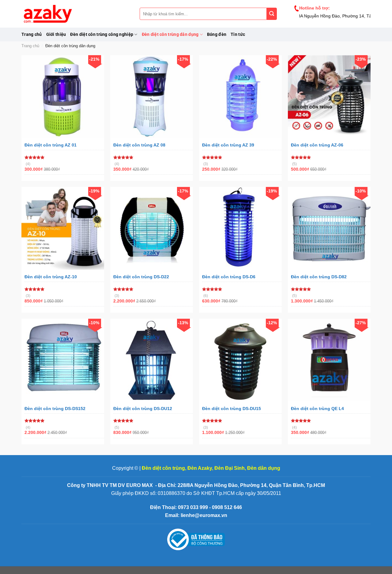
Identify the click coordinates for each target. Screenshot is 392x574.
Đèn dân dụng (263, 468)
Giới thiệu (56, 34)
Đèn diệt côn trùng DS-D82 (319, 276)
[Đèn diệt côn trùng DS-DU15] (240, 360)
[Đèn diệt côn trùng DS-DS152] (62, 360)
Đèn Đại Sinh (229, 468)
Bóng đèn (216, 34)
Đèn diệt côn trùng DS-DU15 (231, 408)
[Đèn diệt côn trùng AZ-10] (62, 228)
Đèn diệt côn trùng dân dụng (170, 34)
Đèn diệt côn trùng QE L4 (317, 408)
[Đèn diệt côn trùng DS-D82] (329, 228)
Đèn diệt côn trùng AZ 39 (228, 145)
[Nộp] (272, 14)
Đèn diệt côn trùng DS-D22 (141, 276)
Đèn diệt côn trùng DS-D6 (228, 276)
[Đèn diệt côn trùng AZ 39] (240, 96)
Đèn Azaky (199, 468)
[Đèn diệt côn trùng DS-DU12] (151, 360)
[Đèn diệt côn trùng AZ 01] (62, 96)
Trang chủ (31, 34)
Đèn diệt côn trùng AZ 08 (139, 145)
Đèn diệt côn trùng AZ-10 (50, 276)
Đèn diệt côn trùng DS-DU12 (142, 408)
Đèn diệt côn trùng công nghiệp (101, 34)
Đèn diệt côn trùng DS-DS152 (54, 408)
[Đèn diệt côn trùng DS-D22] (151, 228)
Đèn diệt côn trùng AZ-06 (317, 145)
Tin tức (238, 34)
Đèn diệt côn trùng (163, 468)
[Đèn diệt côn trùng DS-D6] (240, 228)
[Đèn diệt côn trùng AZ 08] (151, 96)
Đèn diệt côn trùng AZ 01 (50, 145)
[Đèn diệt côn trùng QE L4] (329, 360)
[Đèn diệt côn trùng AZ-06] (329, 96)
